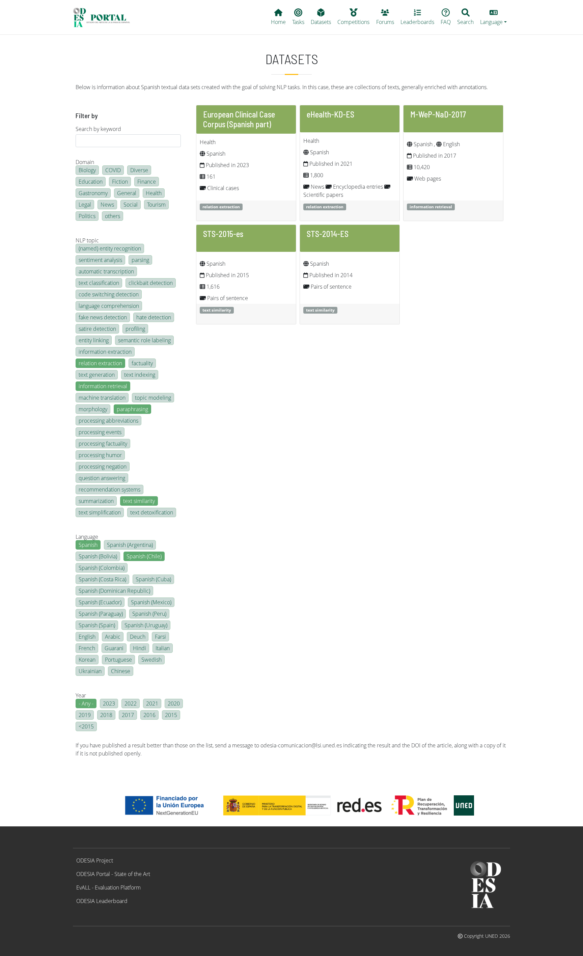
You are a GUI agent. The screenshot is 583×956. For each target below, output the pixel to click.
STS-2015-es (223, 234)
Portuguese (118, 659)
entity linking (94, 340)
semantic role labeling (144, 340)
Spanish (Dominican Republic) (114, 590)
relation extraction (100, 363)
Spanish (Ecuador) (100, 602)
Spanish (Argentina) (130, 545)
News (107, 204)
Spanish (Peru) (149, 613)
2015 (171, 715)
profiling (135, 329)
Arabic (112, 636)
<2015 (86, 726)
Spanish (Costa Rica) (102, 579)
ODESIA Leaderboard (102, 901)
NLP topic (87, 240)
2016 (149, 715)
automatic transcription (106, 271)
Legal (85, 204)
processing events (100, 432)
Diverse (139, 170)
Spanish (88, 545)
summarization (96, 501)
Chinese (120, 671)
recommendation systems (109, 489)
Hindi (139, 648)
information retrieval (103, 386)
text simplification (100, 512)
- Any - (86, 703)
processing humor (100, 455)
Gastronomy (93, 193)
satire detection (97, 329)
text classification (99, 283)
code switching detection (109, 294)
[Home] (104, 17)
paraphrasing (132, 409)
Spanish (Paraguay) (101, 613)
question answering (102, 478)
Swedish (151, 659)
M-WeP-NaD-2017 (438, 114)
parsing (140, 260)
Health (154, 193)
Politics (87, 216)
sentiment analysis (100, 260)
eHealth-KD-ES (330, 114)
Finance (146, 181)
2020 (174, 703)
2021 (152, 703)
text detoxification (151, 512)
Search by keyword (98, 129)
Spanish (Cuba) (153, 579)
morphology (93, 409)
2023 (109, 703)
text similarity (139, 501)
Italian (163, 648)
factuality (142, 363)
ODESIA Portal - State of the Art (113, 874)
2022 (130, 703)
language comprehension (109, 306)
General (126, 193)
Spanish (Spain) (97, 625)
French (87, 648)
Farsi (160, 636)
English (87, 636)
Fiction (120, 181)
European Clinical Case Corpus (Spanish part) (239, 119)
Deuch (137, 636)
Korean (87, 659)
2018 (106, 715)
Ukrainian (90, 671)
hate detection (153, 317)
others (112, 216)
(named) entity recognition (110, 248)
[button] (493, 17)
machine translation (102, 397)
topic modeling (153, 397)
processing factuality (103, 443)
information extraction (105, 351)
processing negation (103, 466)
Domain (85, 162)
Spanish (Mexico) (151, 602)
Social (130, 204)
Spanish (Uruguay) (145, 625)
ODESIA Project (94, 860)
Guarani (114, 648)
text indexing (139, 374)
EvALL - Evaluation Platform (108, 887)
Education (91, 181)
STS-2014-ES (328, 234)
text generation (97, 374)
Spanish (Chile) (144, 556)
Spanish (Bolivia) (98, 556)
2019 (85, 715)
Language (87, 536)
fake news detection (103, 317)
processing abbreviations (108, 420)
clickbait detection (151, 283)
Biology (87, 170)
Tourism (156, 204)
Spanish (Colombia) (101, 568)
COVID (113, 170)
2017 (128, 715)
